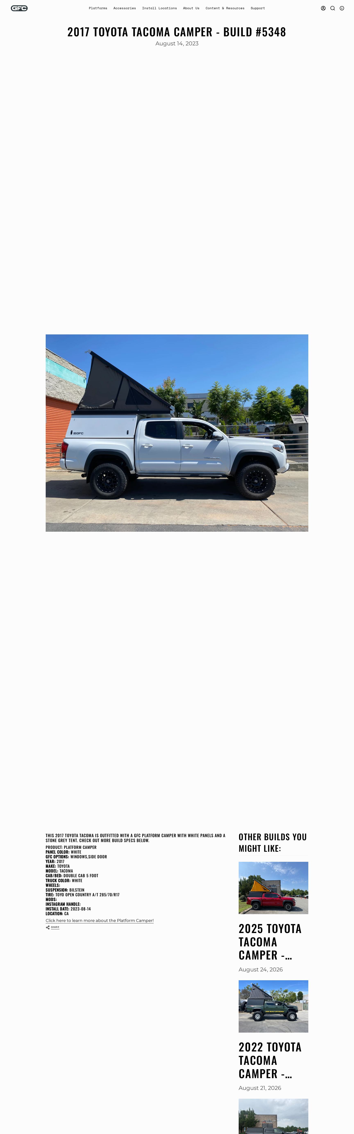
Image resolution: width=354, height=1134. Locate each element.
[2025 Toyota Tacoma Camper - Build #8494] (273, 888)
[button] (98, 8)
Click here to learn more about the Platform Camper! (100, 920)
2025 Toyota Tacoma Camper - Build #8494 (270, 941)
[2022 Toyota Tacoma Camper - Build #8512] (273, 1006)
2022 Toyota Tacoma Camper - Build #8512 (270, 1060)
